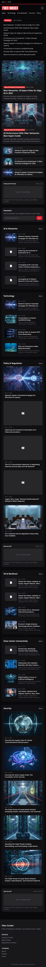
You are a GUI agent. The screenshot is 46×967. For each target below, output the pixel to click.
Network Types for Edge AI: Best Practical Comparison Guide (23, 34)
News (4, 13)
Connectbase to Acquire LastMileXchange (18, 48)
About (4, 951)
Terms (4, 956)
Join (39, 218)
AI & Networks (22, 13)
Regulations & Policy (9, 943)
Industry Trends (7, 937)
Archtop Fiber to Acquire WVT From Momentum (20, 51)
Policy (39, 13)
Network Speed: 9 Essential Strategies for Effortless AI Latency (23, 44)
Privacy (4, 954)
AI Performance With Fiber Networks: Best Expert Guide (21, 29)
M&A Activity (6, 940)
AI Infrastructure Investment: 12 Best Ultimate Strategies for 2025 (20, 39)
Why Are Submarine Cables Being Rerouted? (19, 54)
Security (32, 13)
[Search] (42, 8)
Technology (11, 13)
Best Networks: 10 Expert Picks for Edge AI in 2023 (21, 25)
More (40, 229)
